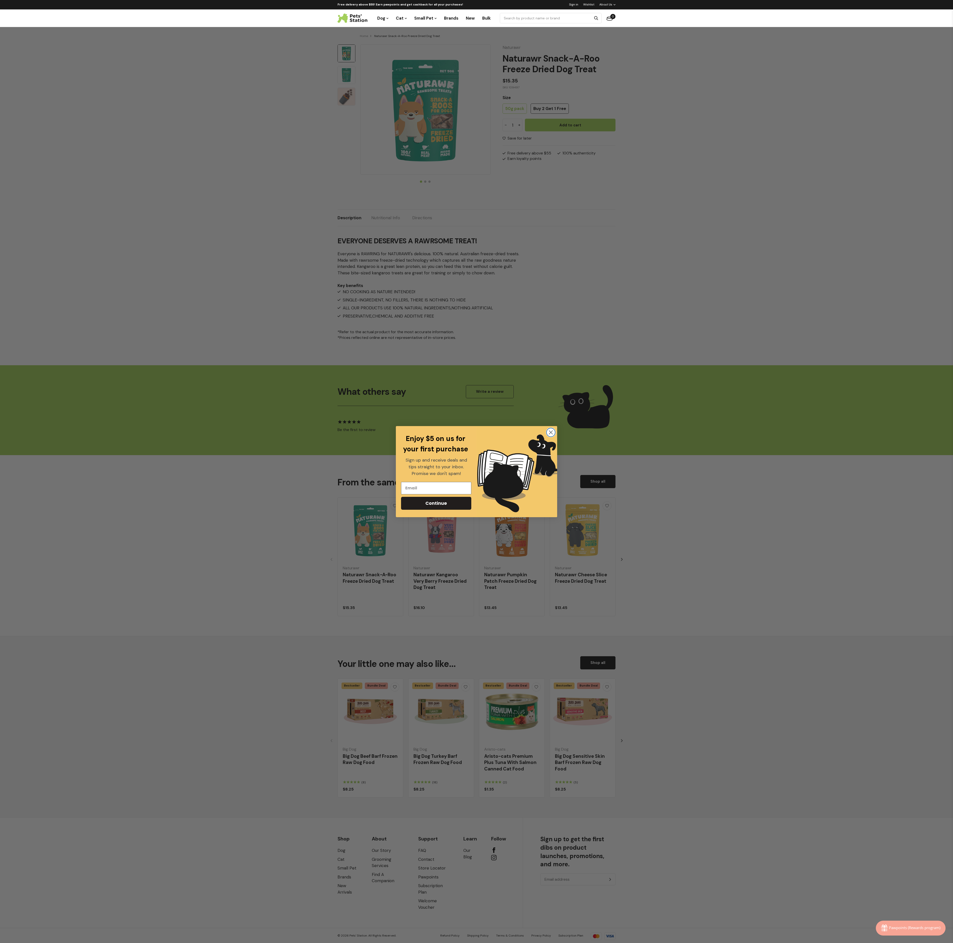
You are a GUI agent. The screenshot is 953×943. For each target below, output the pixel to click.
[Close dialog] (550, 432)
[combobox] (546, 18)
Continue (436, 503)
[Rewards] (911, 928)
